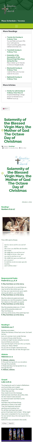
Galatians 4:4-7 (7, 327)
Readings (12, 146)
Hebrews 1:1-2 (7, 357)
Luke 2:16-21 (6, 382)
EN (5, 108)
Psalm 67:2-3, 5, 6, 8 (9, 281)
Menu (16, 26)
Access (21, 21)
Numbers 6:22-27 (8, 209)
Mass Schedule (8, 21)
